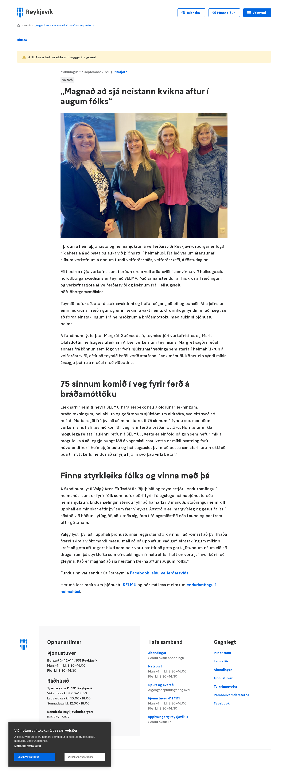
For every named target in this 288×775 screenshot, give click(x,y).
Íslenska (193, 13)
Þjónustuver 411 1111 (167, 703)
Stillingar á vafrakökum (80, 757)
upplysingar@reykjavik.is (168, 719)
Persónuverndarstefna (231, 695)
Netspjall (167, 671)
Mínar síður (226, 13)
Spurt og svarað (169, 687)
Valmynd (259, 13)
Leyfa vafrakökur (28, 756)
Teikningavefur (225, 686)
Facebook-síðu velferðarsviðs (159, 573)
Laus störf (222, 661)
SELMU (129, 584)
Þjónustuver (223, 678)
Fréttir (27, 25)
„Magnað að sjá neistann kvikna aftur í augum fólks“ (65, 25)
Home (18, 26)
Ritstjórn (120, 72)
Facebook (222, 703)
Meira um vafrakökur (27, 745)
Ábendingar (166, 655)
